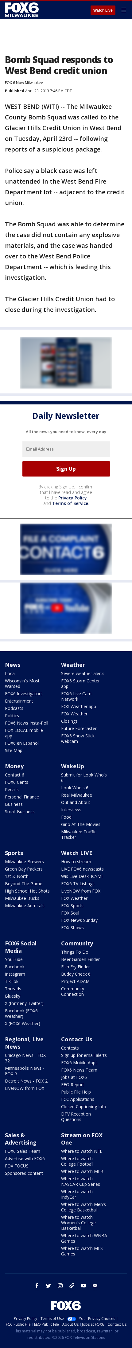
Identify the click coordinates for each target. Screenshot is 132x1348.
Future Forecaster (79, 728)
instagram (60, 1286)
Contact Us (76, 1039)
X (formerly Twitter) (24, 1003)
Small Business (20, 811)
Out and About (75, 802)
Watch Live (103, 10)
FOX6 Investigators (24, 693)
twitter (48, 1286)
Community (77, 943)
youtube (83, 1286)
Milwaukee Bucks (22, 898)
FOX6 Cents (16, 782)
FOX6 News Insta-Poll (26, 723)
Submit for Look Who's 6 (84, 777)
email (95, 1286)
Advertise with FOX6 (25, 1158)
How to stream (76, 861)
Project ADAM (75, 981)
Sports (14, 853)
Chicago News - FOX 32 (25, 1058)
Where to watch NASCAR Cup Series (80, 1181)
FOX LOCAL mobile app (24, 733)
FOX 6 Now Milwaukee (24, 82)
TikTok (11, 981)
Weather (73, 664)
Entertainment (19, 701)
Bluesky (12, 996)
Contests (70, 1048)
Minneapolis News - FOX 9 (24, 1070)
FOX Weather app (78, 706)
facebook (37, 1286)
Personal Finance (22, 797)
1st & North (17, 876)
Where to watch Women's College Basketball (78, 1222)
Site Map (13, 750)
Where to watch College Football (77, 1161)
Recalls (12, 789)
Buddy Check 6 (76, 974)
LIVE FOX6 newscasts (82, 869)
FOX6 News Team (79, 1070)
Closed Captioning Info (83, 1106)
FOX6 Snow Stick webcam (78, 738)
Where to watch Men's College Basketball (83, 1207)
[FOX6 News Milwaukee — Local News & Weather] (23, 9)
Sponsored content (24, 1173)
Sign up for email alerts (84, 1055)
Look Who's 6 (74, 788)
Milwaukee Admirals (25, 905)
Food (66, 817)
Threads (13, 989)
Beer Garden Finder (80, 959)
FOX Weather (74, 714)
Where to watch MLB (82, 1171)
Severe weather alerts (82, 673)
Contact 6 (14, 775)
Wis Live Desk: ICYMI (82, 876)
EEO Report (72, 1084)
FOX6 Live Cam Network (76, 696)
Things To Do (74, 952)
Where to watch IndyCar (77, 1194)
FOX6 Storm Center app (80, 683)
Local (10, 673)
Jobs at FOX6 (74, 1077)
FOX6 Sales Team (22, 1151)
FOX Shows (72, 927)
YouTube (14, 959)
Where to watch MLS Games (82, 1251)
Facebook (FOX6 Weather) (21, 1013)
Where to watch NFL (81, 1151)
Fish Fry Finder (75, 967)
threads (72, 1286)
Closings (69, 721)
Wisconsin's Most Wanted (22, 683)
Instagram (15, 974)
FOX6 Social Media (21, 947)
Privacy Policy (72, 498)
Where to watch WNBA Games (84, 1238)
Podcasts (14, 708)
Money (14, 766)
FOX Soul (70, 913)
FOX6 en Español (22, 743)
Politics (12, 715)
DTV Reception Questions (76, 1116)
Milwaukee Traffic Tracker (78, 834)
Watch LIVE (76, 853)
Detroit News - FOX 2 (26, 1081)
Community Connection (72, 991)
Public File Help (76, 1092)
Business (14, 804)
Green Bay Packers (24, 869)
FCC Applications (77, 1099)
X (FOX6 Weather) (22, 1023)
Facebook (15, 967)
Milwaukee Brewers (24, 861)
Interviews (71, 810)
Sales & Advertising (21, 1138)
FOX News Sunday (79, 920)
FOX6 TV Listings (78, 883)
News (12, 664)
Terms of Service (70, 503)
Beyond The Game (23, 883)
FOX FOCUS (17, 1166)
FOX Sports (72, 905)
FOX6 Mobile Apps (79, 1062)
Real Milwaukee (76, 795)
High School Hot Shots (27, 891)
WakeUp (72, 766)
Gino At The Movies (80, 824)
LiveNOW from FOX (80, 891)
